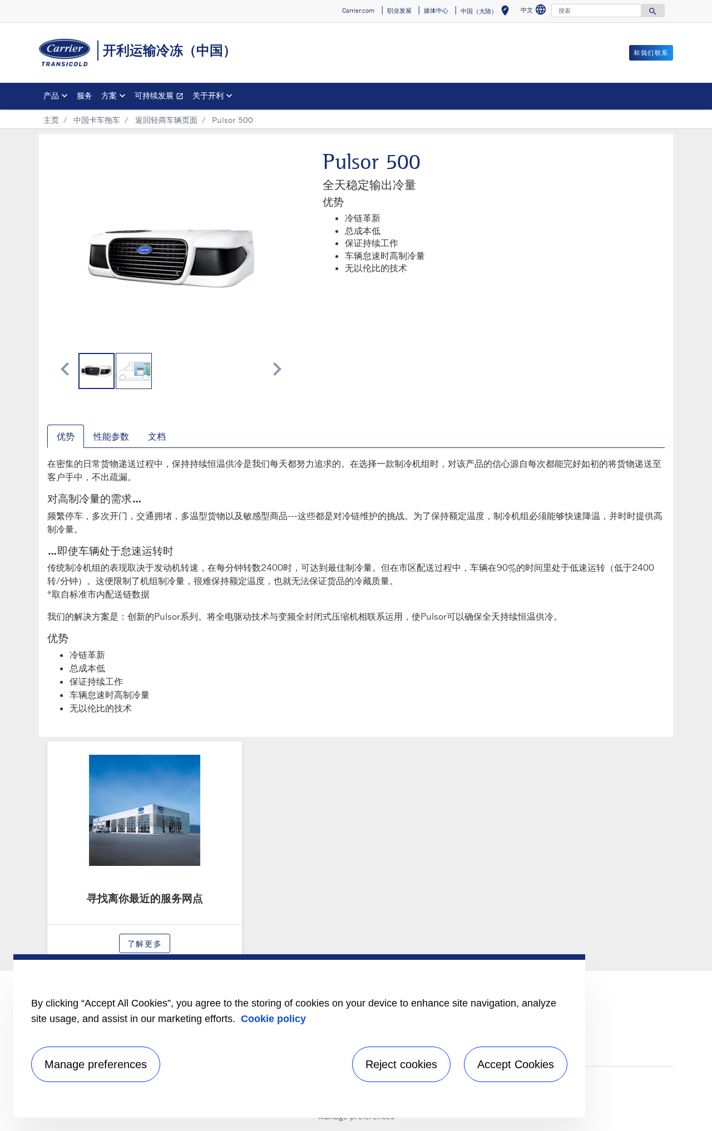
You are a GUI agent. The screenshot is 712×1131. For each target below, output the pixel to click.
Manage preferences (95, 1064)
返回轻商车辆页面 (166, 119)
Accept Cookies (515, 1064)
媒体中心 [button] (436, 10)
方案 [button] (109, 95)
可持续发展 (161, 97)
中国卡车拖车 (96, 119)
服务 (84, 95)
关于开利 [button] (208, 95)
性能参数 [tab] (111, 436)
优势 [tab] (66, 436)
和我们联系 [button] (651, 53)
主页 (51, 119)
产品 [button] (51, 95)
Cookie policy (273, 1018)
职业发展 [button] (399, 10)
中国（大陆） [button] (487, 12)
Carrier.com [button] (358, 10)
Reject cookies (401, 1064)
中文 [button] (535, 11)
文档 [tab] (157, 436)
